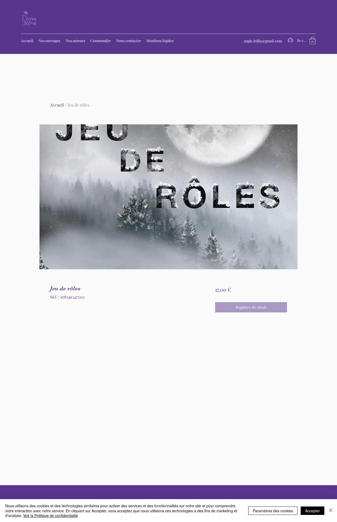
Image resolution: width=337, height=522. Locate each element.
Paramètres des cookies (273, 510)
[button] (312, 40)
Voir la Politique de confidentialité (50, 515)
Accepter (312, 510)
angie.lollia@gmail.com (263, 40)
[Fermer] (331, 510)
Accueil (57, 105)
